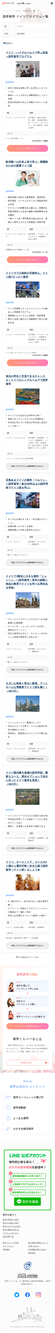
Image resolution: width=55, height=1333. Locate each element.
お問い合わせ (33, 1246)
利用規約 (6, 1249)
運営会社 (31, 1253)
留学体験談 (19, 1107)
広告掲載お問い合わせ (37, 1249)
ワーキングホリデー (11, 1233)
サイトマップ (8, 1246)
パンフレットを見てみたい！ (27, 148)
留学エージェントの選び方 (28, 1097)
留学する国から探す (11, 1223)
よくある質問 (20, 1118)
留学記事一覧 (8, 1237)
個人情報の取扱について (38, 1243)
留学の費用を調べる (11, 1230)
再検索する (8, 43)
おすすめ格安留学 (23, 1128)
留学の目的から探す (11, 1220)
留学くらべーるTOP (11, 1243)
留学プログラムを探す (12, 1226)
